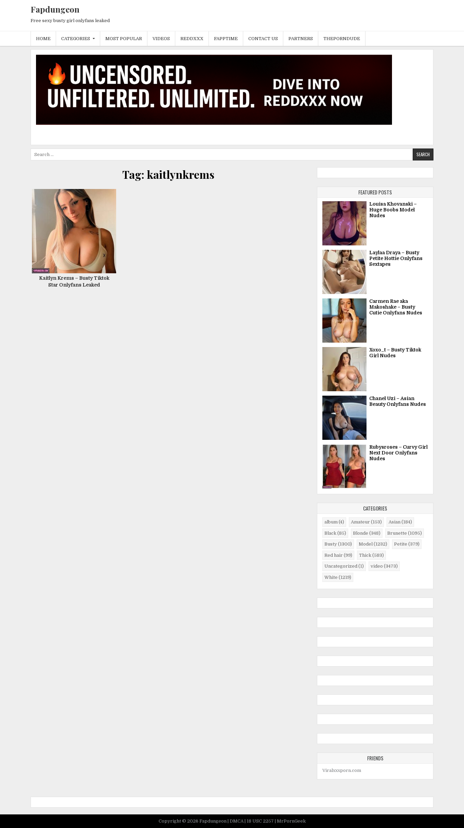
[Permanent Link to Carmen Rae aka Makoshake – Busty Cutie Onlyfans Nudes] (344, 320)
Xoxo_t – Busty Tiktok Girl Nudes (395, 352)
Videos (161, 38)
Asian (400, 521)
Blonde (366, 533)
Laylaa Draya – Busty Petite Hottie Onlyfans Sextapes (396, 258)
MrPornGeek (291, 821)
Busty (338, 544)
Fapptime (226, 38)
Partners (300, 38)
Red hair (338, 555)
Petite (407, 544)
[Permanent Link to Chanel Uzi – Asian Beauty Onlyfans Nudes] (344, 418)
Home (43, 38)
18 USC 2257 (261, 821)
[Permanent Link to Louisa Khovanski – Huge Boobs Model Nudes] (344, 223)
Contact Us (263, 38)
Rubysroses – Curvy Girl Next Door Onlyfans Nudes (398, 452)
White (337, 577)
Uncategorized (344, 566)
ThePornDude (341, 38)
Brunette (404, 533)
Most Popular (123, 38)
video (384, 566)
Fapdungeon (55, 9)
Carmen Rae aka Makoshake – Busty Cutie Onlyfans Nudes (395, 306)
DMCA (237, 821)
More (76, 240)
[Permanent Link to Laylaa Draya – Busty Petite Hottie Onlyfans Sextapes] (344, 272)
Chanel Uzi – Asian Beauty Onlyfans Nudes (397, 401)
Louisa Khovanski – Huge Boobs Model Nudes (393, 209)
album (334, 521)
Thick (371, 555)
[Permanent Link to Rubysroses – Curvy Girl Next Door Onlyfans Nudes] (344, 466)
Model (373, 544)
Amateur (366, 521)
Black (335, 533)
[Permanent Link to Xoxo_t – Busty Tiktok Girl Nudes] (344, 369)
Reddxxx (191, 38)
